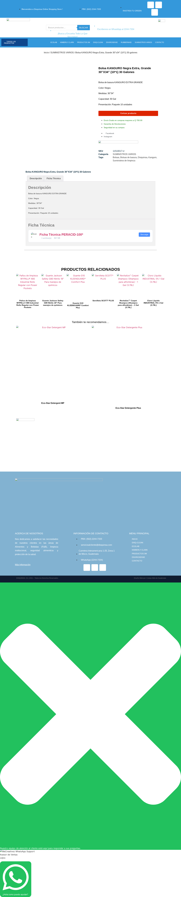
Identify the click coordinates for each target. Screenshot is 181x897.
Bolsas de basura (128, 157)
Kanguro (152, 157)
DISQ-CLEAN (98, 42)
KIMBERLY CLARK (67, 42)
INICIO (135, 539)
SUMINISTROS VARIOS (143, 42)
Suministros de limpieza (124, 160)
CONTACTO (159, 42)
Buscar (83, 27)
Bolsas (116, 157)
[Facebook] (150, 5)
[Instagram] (158, 5)
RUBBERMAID (126, 42)
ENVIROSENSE (112, 42)
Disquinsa (142, 157)
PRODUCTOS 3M (83, 42)
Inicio (46, 52)
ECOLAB (53, 42)
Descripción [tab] (36, 178)
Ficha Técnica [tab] (54, 178)
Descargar (144, 235)
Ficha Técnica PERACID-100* (61, 234)
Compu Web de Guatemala (156, 578)
